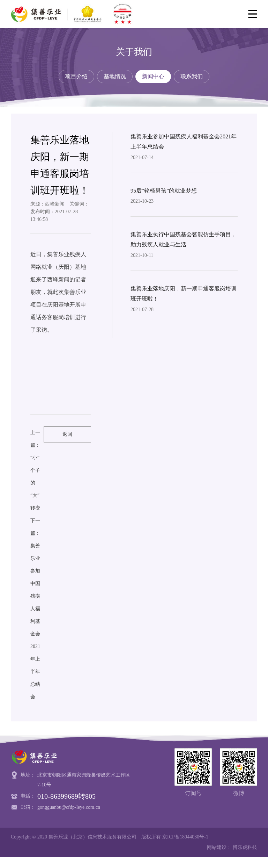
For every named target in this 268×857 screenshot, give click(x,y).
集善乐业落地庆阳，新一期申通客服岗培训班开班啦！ (184, 294)
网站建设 (216, 847)
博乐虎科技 (245, 847)
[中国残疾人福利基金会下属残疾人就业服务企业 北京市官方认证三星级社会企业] (73, 14)
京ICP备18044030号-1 (185, 837)
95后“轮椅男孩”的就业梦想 (164, 191)
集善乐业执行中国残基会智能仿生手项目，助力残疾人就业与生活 (184, 239)
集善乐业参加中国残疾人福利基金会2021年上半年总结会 (184, 142)
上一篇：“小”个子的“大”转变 (35, 470)
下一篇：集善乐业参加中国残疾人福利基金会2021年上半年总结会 (35, 608)
